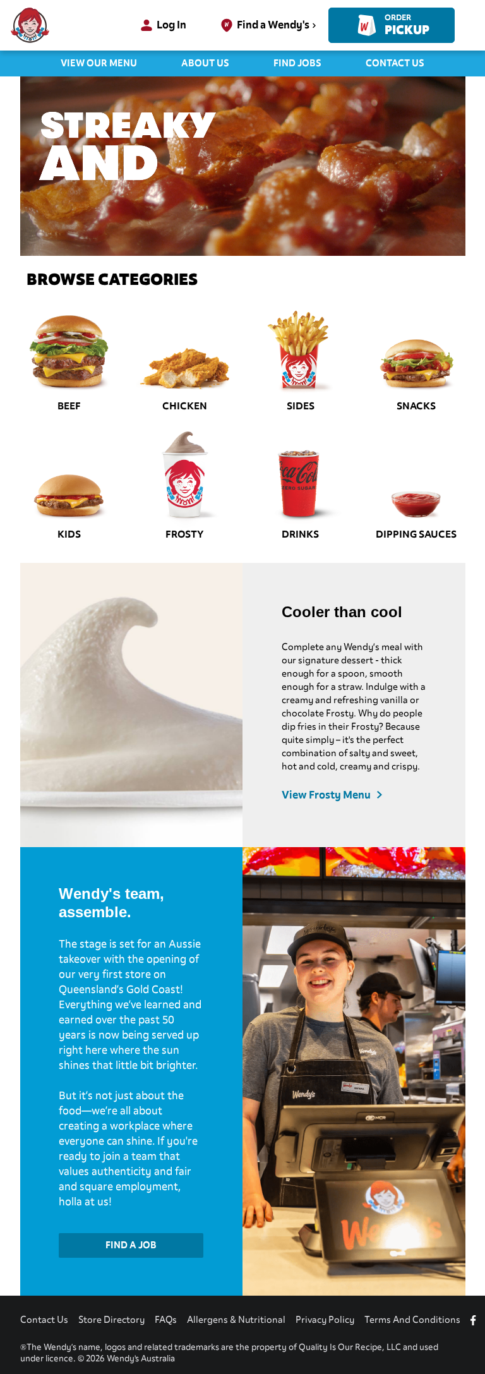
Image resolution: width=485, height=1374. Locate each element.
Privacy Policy (325, 1319)
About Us (205, 63)
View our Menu (99, 63)
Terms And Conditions (412, 1319)
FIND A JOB (131, 1245)
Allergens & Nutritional (236, 1319)
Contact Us (395, 63)
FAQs (166, 1319)
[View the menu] (242, 166)
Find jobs (297, 63)
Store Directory (111, 1319)
